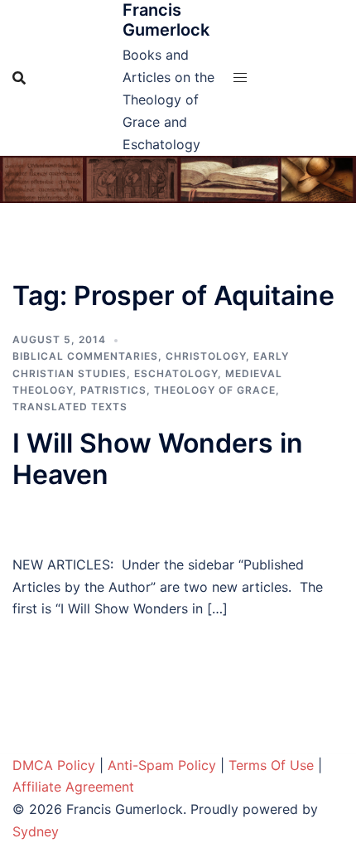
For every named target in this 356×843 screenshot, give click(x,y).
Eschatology (176, 373)
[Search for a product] (19, 78)
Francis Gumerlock (166, 20)
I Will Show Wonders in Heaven (157, 459)
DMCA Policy (53, 765)
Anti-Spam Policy (162, 765)
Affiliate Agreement (73, 786)
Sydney (35, 831)
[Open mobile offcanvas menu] (240, 77)
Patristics (113, 390)
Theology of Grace (215, 390)
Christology (206, 356)
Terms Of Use (271, 765)
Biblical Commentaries (85, 356)
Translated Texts (69, 406)
